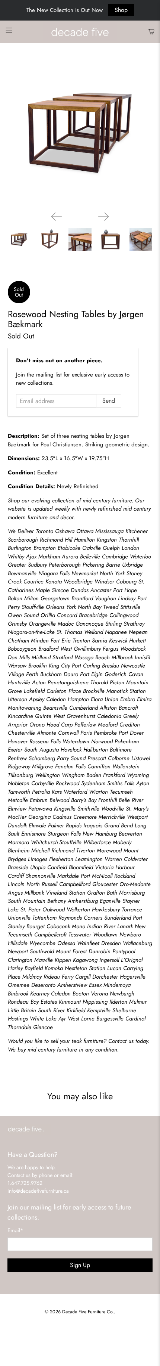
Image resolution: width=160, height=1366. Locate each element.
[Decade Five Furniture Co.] (80, 31)
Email (15, 1230)
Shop (121, 10)
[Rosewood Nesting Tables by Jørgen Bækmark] (80, 133)
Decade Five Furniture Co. (88, 1311)
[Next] (103, 216)
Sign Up (80, 1265)
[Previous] (56, 216)
